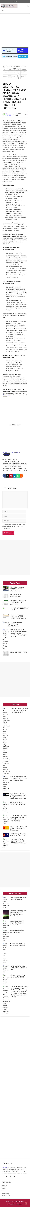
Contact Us (5, 1191)
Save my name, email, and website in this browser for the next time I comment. (14, 526)
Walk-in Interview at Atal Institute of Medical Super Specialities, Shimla (18, 778)
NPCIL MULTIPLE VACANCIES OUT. (15, 595)
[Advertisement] (15, 29)
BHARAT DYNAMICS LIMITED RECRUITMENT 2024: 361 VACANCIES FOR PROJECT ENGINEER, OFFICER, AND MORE (14, 468)
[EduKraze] (9, 5)
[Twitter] (7, 476)
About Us (4, 1185)
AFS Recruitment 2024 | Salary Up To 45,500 (18, 976)
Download (6, 454)
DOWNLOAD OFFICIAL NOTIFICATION (11, 452)
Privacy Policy (5, 1193)
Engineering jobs (12, 459)
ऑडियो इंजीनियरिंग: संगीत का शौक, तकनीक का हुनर (17, 931)
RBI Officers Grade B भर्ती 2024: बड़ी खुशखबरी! (18, 898)
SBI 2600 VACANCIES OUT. (18, 652)
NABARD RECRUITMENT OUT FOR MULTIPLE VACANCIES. (18, 602)
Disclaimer (4, 1188)
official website (6, 395)
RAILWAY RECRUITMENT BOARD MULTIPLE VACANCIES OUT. (18, 589)
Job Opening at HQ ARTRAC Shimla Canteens (18, 803)
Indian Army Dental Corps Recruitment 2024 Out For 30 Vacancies (18, 828)
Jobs (5, 459)
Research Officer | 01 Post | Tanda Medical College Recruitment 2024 (19, 710)
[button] (27, 5)
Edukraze (5, 1168)
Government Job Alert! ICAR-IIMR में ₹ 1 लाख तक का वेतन (19, 967)
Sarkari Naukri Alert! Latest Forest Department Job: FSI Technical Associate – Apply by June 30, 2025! (18, 633)
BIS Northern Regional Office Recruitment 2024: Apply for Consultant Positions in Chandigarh (18, 795)
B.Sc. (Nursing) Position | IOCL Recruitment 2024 (18, 834)
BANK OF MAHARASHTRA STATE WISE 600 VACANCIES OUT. (16, 624)
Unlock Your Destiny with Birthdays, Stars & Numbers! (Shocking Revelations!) (18, 913)
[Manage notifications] (26, 1203)
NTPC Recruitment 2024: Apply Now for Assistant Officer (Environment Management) (18, 817)
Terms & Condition (7, 1195)
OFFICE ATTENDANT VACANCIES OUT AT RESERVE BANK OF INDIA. (18, 617)
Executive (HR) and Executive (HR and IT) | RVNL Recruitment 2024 (18, 841)
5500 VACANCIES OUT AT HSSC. (20, 609)
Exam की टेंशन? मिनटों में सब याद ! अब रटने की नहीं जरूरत (17, 944)
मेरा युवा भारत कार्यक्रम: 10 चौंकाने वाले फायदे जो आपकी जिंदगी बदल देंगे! (17, 923)
